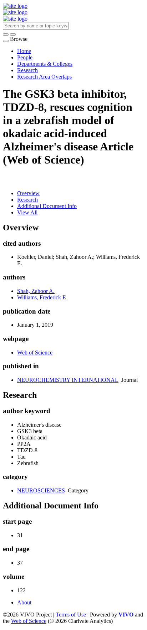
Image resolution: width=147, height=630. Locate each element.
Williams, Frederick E (41, 297)
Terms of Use (71, 615)
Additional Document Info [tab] (47, 206)
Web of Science (34, 352)
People (24, 57)
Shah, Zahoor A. (36, 291)
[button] (6, 34)
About (24, 602)
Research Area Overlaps (44, 77)
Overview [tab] (28, 193)
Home (24, 51)
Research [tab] (27, 200)
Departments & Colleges (44, 64)
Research (27, 70)
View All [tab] (27, 212)
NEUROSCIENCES (41, 490)
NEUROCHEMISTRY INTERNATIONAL (67, 380)
